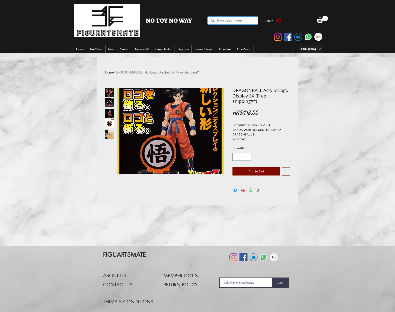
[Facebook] (288, 37)
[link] (322, 19)
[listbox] (310, 49)
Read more (239, 139)
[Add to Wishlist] (286, 171)
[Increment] (248, 157)
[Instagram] (278, 37)
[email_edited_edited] (298, 37)
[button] (310, 49)
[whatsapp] (308, 37)
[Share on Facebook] (235, 190)
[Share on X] (258, 190)
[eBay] (318, 37)
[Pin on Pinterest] (242, 190)
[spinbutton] (242, 157)
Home (109, 72)
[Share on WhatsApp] (250, 190)
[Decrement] (236, 157)
